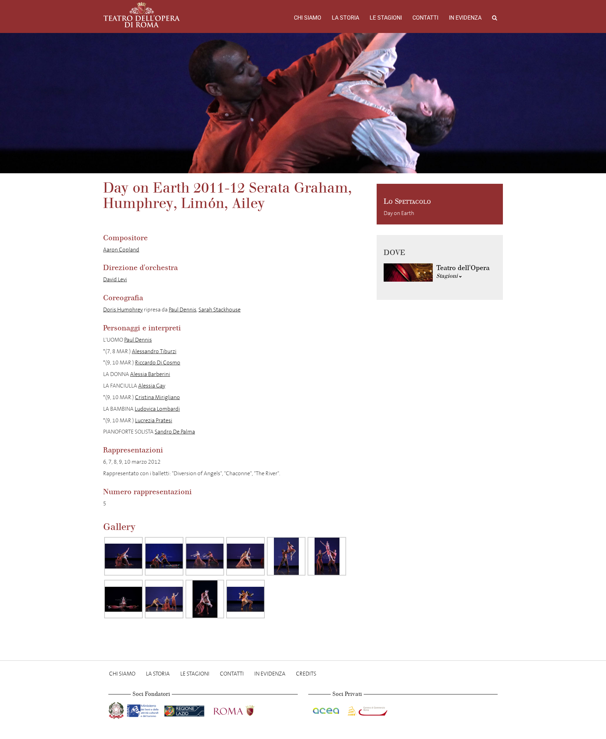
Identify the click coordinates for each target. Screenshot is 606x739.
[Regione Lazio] (185, 709)
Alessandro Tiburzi (154, 351)
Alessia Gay (151, 385)
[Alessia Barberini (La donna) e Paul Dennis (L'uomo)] (164, 556)
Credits (306, 673)
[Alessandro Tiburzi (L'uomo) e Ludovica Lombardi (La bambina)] (245, 599)
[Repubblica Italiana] (117, 709)
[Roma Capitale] (243, 709)
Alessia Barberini (150, 374)
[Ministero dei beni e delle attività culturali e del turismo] (144, 709)
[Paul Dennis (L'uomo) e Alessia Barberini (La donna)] (123, 556)
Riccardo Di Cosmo (157, 362)
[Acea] (326, 709)
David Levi (115, 279)
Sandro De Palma (175, 431)
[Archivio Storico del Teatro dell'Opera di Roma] (141, 14)
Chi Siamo (307, 17)
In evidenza (465, 17)
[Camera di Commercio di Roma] (367, 709)
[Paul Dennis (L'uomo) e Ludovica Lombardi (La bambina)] (286, 556)
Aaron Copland (121, 249)
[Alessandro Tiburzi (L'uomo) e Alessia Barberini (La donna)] (204, 599)
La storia (345, 17)
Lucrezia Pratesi (153, 420)
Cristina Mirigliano (157, 397)
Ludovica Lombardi (157, 408)
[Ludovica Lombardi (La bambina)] (123, 599)
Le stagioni (386, 17)
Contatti (425, 17)
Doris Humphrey (123, 309)
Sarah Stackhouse (219, 309)
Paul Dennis (182, 309)
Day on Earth (399, 213)
